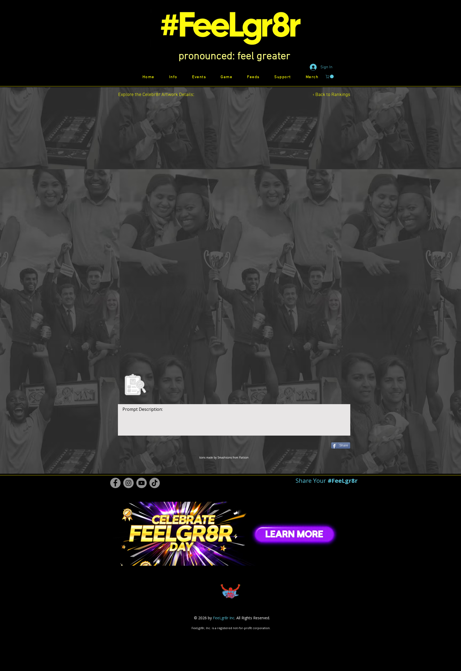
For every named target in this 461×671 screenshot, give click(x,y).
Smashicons (224, 457)
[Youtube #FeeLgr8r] (141, 483)
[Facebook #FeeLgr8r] (115, 483)
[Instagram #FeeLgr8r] (128, 483)
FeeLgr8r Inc (224, 617)
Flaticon (244, 457)
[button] (234, 56)
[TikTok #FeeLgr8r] (154, 483)
